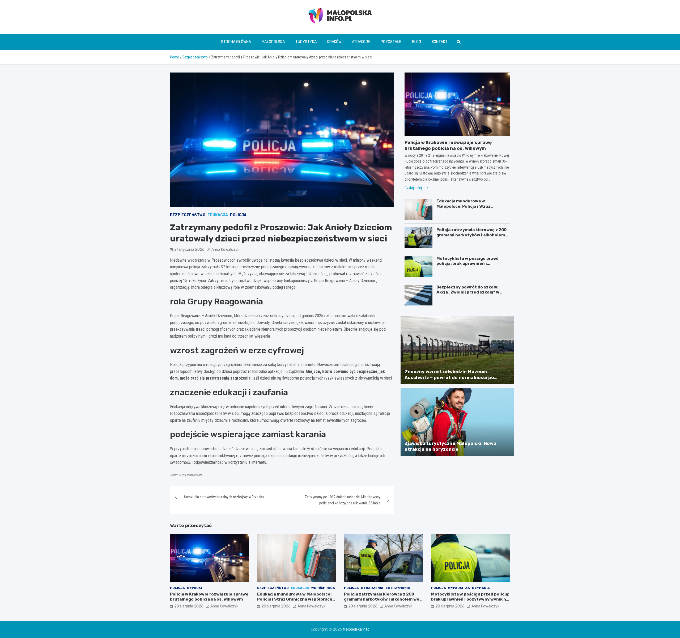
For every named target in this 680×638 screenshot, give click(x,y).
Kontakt (440, 42)
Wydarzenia (372, 588)
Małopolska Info (356, 629)
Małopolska (273, 42)
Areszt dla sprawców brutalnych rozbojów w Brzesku (224, 497)
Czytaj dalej (414, 188)
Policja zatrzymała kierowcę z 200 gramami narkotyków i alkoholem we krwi (471, 235)
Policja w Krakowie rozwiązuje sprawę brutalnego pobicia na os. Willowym (209, 597)
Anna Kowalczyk (225, 249)
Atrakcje (361, 42)
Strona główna (236, 42)
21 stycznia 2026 (189, 249)
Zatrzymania (397, 588)
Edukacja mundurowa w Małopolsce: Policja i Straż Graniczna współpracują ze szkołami (464, 209)
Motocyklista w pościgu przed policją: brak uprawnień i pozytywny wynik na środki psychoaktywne (467, 266)
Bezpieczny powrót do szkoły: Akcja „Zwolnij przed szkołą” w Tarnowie (467, 292)
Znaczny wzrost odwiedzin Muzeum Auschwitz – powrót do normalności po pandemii (449, 377)
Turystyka (306, 42)
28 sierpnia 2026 (188, 606)
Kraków (334, 42)
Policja (238, 215)
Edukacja (217, 215)
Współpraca (323, 588)
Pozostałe (391, 42)
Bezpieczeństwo (187, 215)
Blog (416, 42)
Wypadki (194, 588)
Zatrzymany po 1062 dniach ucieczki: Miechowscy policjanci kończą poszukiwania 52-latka (342, 500)
